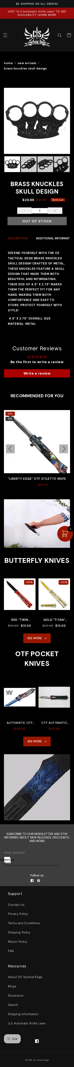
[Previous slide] (10, 448)
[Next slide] (63, 448)
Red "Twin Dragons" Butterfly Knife (20, 620)
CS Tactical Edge (41, 1060)
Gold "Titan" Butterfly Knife (54, 620)
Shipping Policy (19, 932)
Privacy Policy (18, 914)
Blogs (12, 986)
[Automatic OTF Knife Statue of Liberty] (20, 699)
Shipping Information (23, 1014)
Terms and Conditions (24, 923)
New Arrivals (27, 63)
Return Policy (17, 941)
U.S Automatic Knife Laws (27, 1023)
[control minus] (24, 210)
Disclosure (15, 995)
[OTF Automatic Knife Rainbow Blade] (54, 699)
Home (8, 63)
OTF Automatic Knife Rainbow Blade (54, 723)
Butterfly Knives (36, 560)
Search (13, 1005)
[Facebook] (32, 880)
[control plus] (55, 210)
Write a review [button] (37, 373)
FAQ (11, 951)
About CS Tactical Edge (25, 977)
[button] (5, 35)
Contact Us (16, 905)
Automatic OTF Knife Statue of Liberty (20, 723)
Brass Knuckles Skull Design (25, 68)
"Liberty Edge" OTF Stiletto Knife (37, 479)
